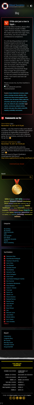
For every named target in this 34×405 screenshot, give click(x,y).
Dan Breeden (10, 265)
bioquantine (6, 201)
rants (8, 104)
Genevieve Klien (11, 256)
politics (7, 212)
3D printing (7, 229)
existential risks (7, 97)
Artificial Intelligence (26, 199)
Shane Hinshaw (11, 297)
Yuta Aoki (9, 290)
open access (13, 102)
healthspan (6, 208)
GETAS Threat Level (17, 365)
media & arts (25, 100)
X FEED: (7, 377)
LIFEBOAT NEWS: (21, 371)
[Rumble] (24, 397)
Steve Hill (9, 306)
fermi (10, 108)
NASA (31, 210)
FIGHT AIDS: (8, 382)
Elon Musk (7, 237)
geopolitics (21, 97)
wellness (17, 217)
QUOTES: (20, 390)
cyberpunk (18, 106)
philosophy (24, 102)
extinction (6, 108)
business (22, 93)
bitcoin (6, 203)
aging (6, 199)
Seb (7, 310)
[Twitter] (14, 397)
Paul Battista (10, 270)
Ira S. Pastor (9, 319)
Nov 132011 (6, 23)
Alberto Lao (9, 294)
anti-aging (18, 199)
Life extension (13, 210)
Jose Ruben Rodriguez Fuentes (15, 279)
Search (31, 177)
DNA (5, 234)
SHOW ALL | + (6, 324)
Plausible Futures (9, 344)
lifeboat (20, 100)
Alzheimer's (12, 199)
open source (19, 102)
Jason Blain (9, 315)
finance (13, 97)
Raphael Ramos (11, 299)
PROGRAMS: (20, 385)
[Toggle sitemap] (28, 6)
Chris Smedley (10, 321)
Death (29, 203)
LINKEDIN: (7, 375)
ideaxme (15, 208)
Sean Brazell (10, 303)
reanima (11, 212)
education (21, 95)
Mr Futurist (7, 340)
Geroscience (7, 336)
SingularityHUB (8, 347)
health (27, 206)
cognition (6, 106)
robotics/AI (12, 104)
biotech (20, 201)
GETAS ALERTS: (21, 375)
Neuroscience (4, 212)
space (16, 104)
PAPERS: (20, 387)
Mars (16, 108)
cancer (19, 203)
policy (5, 104)
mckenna (19, 108)
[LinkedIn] (17, 397)
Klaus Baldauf (10, 285)
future (16, 206)
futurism (17, 97)
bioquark (13, 201)
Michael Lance (10, 312)
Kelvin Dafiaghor (11, 274)
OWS (26, 108)
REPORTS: (20, 382)
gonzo (13, 108)
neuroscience (7, 102)
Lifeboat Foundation (13, 395)
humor (10, 100)
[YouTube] (20, 397)
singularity (6, 110)
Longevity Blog (8, 338)
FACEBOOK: (6, 371)
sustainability (21, 104)
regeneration (25, 212)
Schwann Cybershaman (14, 93)
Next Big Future (8, 342)
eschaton (23, 106)
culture (27, 203)
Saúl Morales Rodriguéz (13, 258)
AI (9, 199)
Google (23, 206)
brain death (15, 203)
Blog (17, 13)
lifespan (20, 210)
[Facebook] (10, 397)
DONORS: (12, 380)
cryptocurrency (23, 203)
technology (20, 214)
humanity (11, 208)
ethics (25, 95)
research (31, 212)
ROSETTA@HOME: (6, 387)
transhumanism (18, 110)
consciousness (12, 106)
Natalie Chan (10, 301)
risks (3, 214)
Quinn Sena (9, 263)
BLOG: (19, 377)
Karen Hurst (9, 276)
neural (23, 108)
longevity (27, 210)
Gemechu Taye (10, 272)
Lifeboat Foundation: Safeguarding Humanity (12, 5)
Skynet (6, 241)
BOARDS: (20, 380)
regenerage (17, 212)
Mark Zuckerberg (9, 242)
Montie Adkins (10, 317)
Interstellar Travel (28, 208)
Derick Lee (9, 292)
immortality (21, 208)
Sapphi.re (29, 395)
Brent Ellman (10, 308)
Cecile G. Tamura (11, 288)
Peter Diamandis (9, 232)
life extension (16, 100)
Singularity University (10, 239)
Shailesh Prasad (11, 267)
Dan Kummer (10, 281)
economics (16, 95)
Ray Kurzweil (7, 235)
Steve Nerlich (5, 123)
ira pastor (5, 210)
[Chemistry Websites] (17, 187)
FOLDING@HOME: (6, 385)
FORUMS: (13, 390)
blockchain (10, 203)
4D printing (7, 230)
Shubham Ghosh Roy (12, 261)
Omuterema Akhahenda (13, 283)
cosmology (10, 95)
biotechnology (27, 201)
